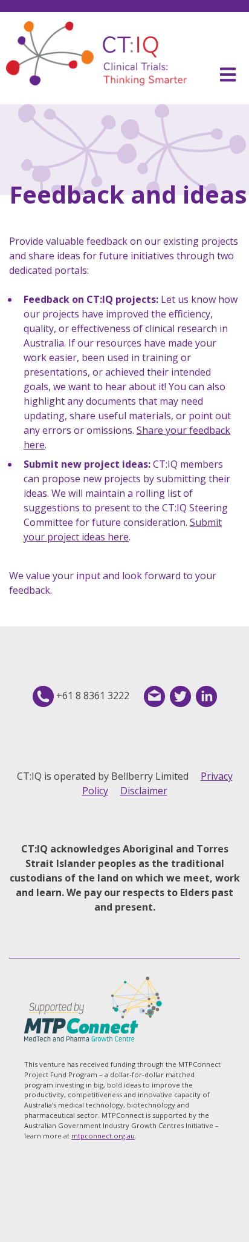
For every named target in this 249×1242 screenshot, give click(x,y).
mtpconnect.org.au (103, 1135)
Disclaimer (143, 790)
